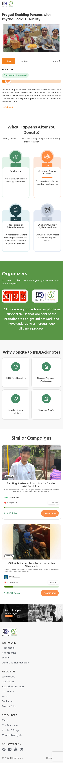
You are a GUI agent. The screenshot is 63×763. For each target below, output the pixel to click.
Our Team (8, 681)
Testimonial (8, 647)
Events (5, 657)
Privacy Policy (9, 706)
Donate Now (50, 513)
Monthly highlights (12, 735)
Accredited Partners (13, 686)
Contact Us (8, 691)
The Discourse (10, 725)
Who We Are (8, 676)
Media (5, 720)
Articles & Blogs (10, 730)
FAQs (4, 696)
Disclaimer (7, 701)
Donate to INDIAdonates (15, 662)
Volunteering (9, 652)
